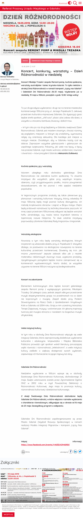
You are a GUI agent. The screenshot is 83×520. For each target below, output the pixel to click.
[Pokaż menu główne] (80, 3)
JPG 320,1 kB (51, 500)
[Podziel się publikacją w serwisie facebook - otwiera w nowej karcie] (71, 452)
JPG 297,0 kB (11, 500)
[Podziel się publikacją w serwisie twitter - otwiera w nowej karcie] (80, 452)
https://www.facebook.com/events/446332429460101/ (45, 444)
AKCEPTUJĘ (8, 515)
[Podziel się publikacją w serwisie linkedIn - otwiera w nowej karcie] (75, 452)
